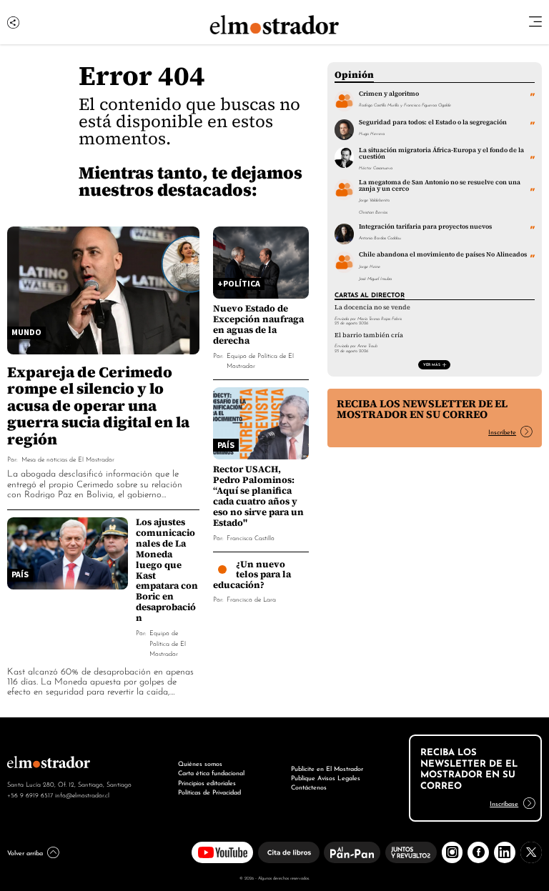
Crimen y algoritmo (389, 93)
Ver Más (431, 364)
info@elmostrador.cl (82, 794)
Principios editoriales (207, 782)
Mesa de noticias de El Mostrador (67, 458)
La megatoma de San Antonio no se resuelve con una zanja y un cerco (439, 185)
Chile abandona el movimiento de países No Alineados (443, 254)
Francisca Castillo (250, 537)
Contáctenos (309, 786)
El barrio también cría (369, 335)
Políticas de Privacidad (209, 791)
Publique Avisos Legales (325, 777)
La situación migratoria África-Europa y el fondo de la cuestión (441, 153)
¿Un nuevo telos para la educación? (252, 574)
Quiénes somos (200, 763)
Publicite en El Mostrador (327, 768)
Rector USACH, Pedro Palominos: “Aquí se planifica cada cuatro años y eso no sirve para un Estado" (258, 496)
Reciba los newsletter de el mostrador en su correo (422, 409)
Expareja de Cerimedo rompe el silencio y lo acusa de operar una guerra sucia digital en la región (98, 405)
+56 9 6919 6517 (30, 794)
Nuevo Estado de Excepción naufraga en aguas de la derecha (258, 324)
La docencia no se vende (372, 307)
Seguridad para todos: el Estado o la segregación (433, 122)
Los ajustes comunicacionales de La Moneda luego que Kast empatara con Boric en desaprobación (167, 570)
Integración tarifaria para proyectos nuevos (425, 226)
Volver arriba (25, 852)
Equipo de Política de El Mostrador (167, 642)
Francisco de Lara (251, 598)
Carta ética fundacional (211, 772)
